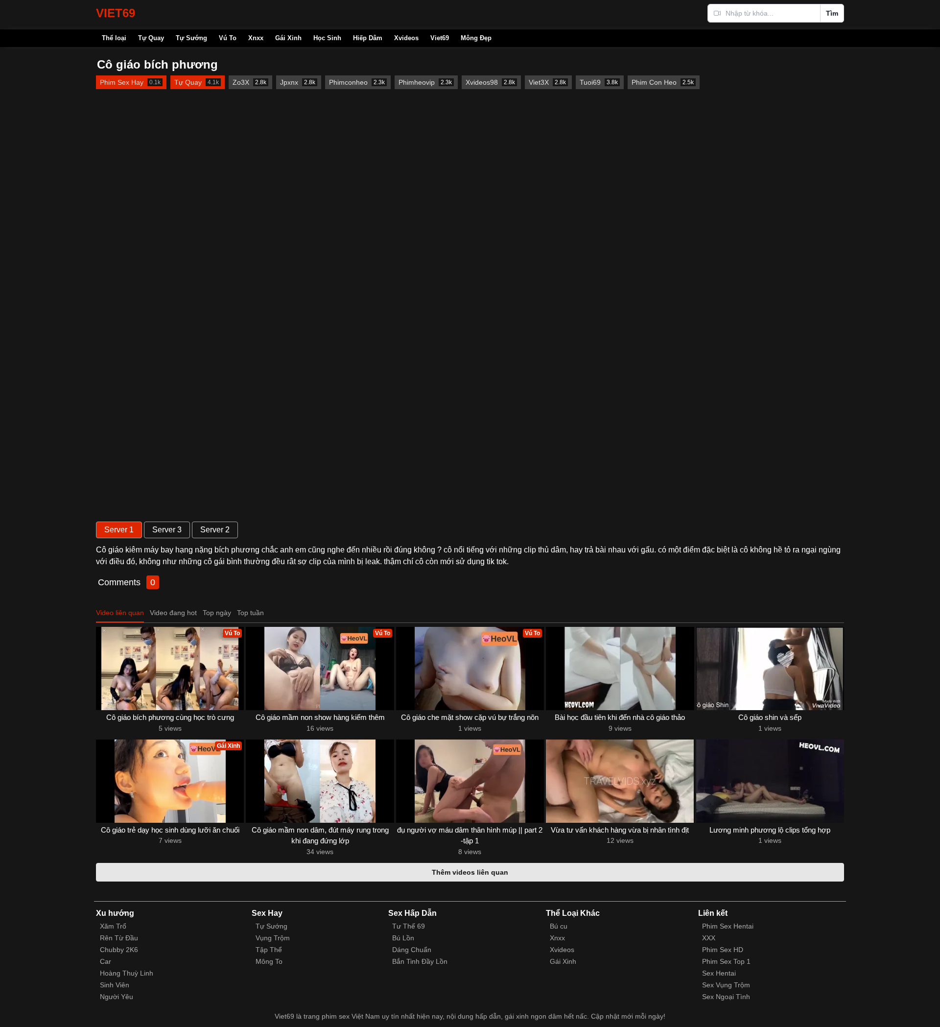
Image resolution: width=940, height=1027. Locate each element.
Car (105, 961)
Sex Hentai (719, 973)
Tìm (832, 13)
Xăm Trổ (113, 926)
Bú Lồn (403, 938)
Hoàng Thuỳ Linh (126, 973)
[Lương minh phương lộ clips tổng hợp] (770, 781)
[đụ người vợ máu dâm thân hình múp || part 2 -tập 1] (470, 781)
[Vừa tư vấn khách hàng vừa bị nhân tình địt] (620, 781)
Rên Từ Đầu (119, 938)
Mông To (269, 961)
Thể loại (114, 38)
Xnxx (255, 38)
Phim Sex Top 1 (726, 961)
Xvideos (406, 38)
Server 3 (167, 529)
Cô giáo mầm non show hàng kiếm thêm (320, 717)
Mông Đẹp (476, 38)
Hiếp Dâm (367, 38)
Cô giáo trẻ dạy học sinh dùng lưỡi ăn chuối (170, 830)
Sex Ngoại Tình (726, 997)
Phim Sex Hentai (727, 926)
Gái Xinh (288, 38)
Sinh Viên (114, 985)
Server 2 (215, 529)
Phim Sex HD (722, 950)
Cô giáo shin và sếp (769, 717)
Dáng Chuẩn (411, 950)
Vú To (227, 38)
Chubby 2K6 (119, 950)
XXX (708, 938)
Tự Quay (151, 38)
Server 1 (119, 529)
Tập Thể (269, 950)
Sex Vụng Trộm (726, 985)
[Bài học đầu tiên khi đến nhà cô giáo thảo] (620, 668)
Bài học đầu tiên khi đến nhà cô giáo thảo (620, 717)
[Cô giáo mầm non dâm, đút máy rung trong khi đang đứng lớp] (320, 781)
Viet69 (439, 38)
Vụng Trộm (273, 938)
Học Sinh (327, 38)
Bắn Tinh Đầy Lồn (419, 961)
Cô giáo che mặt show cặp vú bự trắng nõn (470, 717)
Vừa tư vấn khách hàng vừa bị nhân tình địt (620, 830)
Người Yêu (116, 997)
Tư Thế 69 (408, 926)
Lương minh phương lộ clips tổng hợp (769, 830)
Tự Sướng (191, 38)
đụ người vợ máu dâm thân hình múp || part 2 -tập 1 (469, 835)
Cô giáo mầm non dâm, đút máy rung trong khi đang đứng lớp (320, 835)
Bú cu (558, 926)
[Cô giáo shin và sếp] (770, 668)
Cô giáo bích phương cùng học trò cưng (170, 717)
